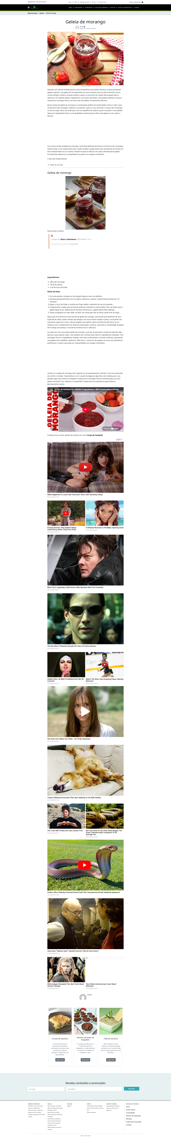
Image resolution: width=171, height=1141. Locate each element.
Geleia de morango (56, 165)
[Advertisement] (85, 131)
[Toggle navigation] (28, 7)
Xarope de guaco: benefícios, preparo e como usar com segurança (113, 1108)
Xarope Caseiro (103, 2)
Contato (136, 7)
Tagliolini (69, 1106)
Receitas (113, 7)
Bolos (70, 2)
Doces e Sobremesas (68, 239)
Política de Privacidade (125, 7)
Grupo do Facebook (95, 435)
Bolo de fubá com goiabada (54, 1118)
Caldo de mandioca (91, 1112)
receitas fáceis (87, 1135)
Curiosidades (89, 7)
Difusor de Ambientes (101, 7)
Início (70, 7)
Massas (94, 2)
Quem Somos (78, 7)
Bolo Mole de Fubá (52, 1110)
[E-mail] (84, 27)
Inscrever (131, 1089)
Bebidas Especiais (84, 2)
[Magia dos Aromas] (34, 7)
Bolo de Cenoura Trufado (53, 1112)
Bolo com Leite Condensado (54, 1121)
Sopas (75, 2)
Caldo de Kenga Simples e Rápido (94, 1106)
